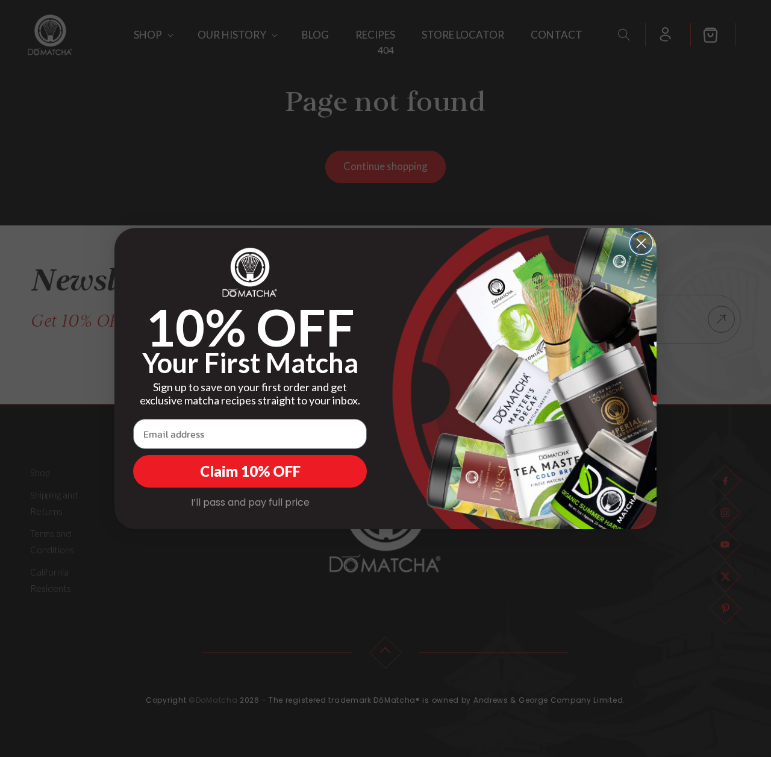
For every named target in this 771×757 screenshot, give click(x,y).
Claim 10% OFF (250, 471)
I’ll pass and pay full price (250, 502)
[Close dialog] (641, 243)
